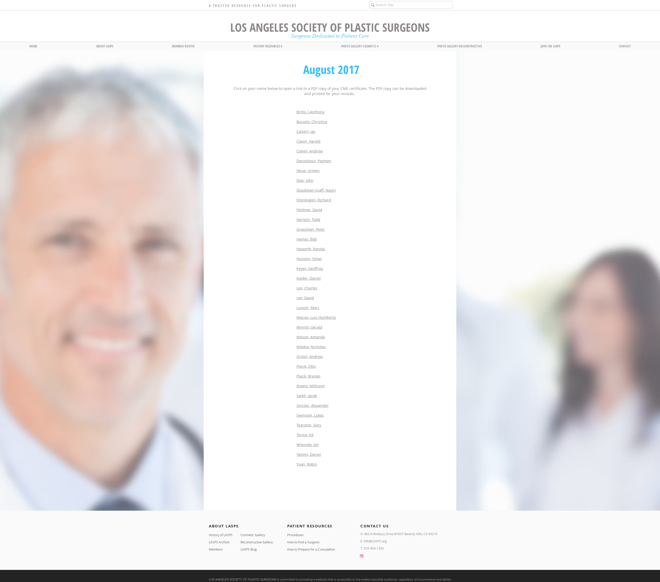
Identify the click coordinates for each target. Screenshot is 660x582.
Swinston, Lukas (310, 415)
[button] (105, 46)
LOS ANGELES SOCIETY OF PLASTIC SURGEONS (330, 27)
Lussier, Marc (307, 307)
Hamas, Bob (306, 239)
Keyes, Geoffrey (309, 268)
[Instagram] (361, 556)
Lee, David (305, 297)
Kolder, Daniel (308, 278)
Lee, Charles (306, 288)
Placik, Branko (308, 376)
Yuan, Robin (306, 464)
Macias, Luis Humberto (316, 317)
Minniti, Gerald (309, 327)
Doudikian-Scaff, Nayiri (316, 190)
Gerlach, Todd (308, 219)
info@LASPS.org (375, 541)
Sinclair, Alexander (312, 405)
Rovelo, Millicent (310, 385)
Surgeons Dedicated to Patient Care (330, 36)
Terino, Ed (305, 434)
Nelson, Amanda (310, 337)
